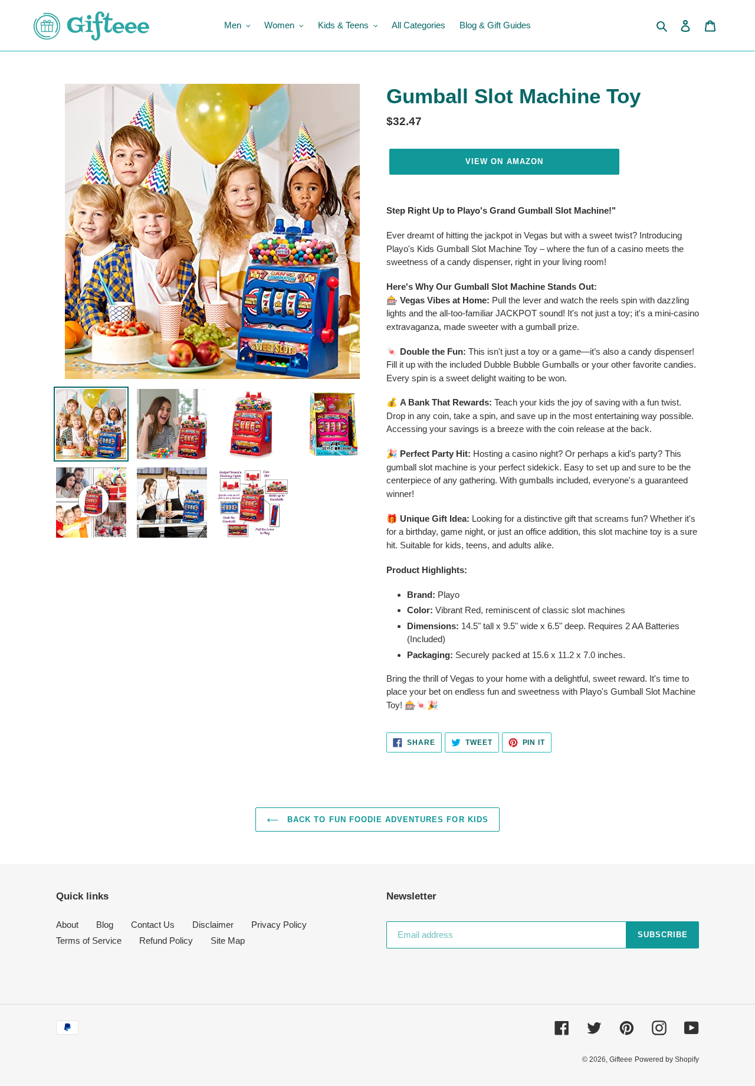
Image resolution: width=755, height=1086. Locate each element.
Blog (104, 925)
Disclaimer (213, 925)
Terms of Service (89, 940)
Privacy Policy (279, 925)
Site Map (228, 940)
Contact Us (153, 925)
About (67, 925)
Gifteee (620, 1059)
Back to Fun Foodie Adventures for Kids (386, 819)
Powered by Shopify (667, 1059)
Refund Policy (166, 940)
